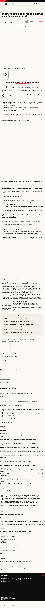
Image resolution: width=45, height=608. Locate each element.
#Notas (8, 341)
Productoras (14, 555)
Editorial (9, 561)
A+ (5, 79)
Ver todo (42, 575)
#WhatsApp (16, 341)
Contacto (13, 561)
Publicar (8, 382)
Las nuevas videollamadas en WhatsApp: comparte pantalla (19, 324)
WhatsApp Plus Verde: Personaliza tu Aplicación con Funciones (19, 318)
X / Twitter (7, 566)
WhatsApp (15, 195)
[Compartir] (7, 79)
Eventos (2, 555)
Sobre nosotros (3, 561)
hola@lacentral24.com (21, 561)
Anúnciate (28, 561)
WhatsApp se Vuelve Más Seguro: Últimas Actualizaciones (18, 327)
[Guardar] (39, 4)
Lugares (9, 555)
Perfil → (2, 517)
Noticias (2, 426)
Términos (2, 569)
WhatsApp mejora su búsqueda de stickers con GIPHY (17, 321)
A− (3, 79)
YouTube (12, 566)
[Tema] (42, 4)
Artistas (5, 555)
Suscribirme (14, 536)
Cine (1, 550)
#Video (11, 341)
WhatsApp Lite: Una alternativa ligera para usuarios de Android (19, 332)
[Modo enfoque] (37, 4)
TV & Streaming (11, 550)
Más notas (4, 358)
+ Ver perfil (4, 360)
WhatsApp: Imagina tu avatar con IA (13, 329)
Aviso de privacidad (37, 568)
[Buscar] (34, 4)
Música (3, 550)
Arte (7, 550)
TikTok (15, 566)
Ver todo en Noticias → (5, 433)
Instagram (2, 566)
